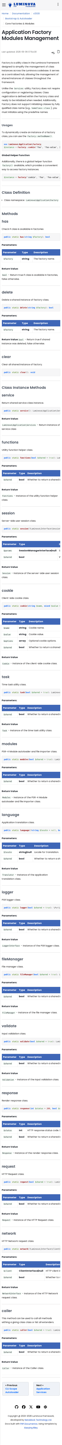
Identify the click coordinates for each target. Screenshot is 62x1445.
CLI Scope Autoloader (12, 1389)
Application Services (43, 1389)
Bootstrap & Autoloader (18, 18)
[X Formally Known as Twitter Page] (31, 1407)
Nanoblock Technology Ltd (38, 1419)
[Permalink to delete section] (14, 292)
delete (7, 292)
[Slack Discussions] (45, 1407)
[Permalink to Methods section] (20, 213)
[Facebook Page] (24, 1407)
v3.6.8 (36, 13)
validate (9, 1026)
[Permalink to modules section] (19, 743)
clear (6, 357)
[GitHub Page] (16, 1407)
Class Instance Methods (24, 387)
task (6, 677)
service (8, 395)
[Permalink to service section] (16, 395)
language (10, 815)
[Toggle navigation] (57, 4)
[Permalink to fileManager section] (25, 959)
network (9, 1233)
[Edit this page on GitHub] (58, 52)
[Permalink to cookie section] (15, 590)
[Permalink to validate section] (18, 1026)
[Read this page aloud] (53, 52)
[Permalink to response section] (20, 1093)
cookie (7, 591)
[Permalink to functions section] (20, 442)
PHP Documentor (28, 1423)
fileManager (12, 959)
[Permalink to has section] (10, 221)
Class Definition (16, 192)
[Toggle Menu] (4, 5)
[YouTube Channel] (38, 1407)
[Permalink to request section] (17, 1166)
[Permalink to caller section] (14, 1310)
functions (10, 442)
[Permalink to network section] (18, 1233)
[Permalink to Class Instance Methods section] (48, 387)
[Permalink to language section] (21, 814)
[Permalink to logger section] (15, 892)
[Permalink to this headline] (4, 44)
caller (7, 1311)
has (5, 221)
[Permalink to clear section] (13, 356)
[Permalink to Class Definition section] (32, 192)
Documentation (21, 13)
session (8, 513)
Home (5, 13)
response (10, 1093)
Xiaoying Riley (31, 1427)
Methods (10, 214)
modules (9, 744)
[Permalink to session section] (16, 513)
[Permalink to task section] (11, 676)
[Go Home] (22, 4)
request (8, 1166)
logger (7, 892)
